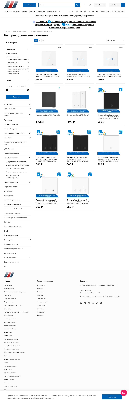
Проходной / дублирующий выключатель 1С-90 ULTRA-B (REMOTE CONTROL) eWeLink (108, 117)
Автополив (8, 120)
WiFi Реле (7, 138)
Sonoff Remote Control (12, 204)
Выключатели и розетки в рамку (13, 114)
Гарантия (32, 12)
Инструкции (41, 312)
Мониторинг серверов (83, 24)
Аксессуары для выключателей (13, 63)
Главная (7, 31)
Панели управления (11, 153)
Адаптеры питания (11, 244)
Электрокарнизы (10, 258)
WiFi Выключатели (20, 31)
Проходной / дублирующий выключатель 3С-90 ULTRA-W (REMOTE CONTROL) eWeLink (78, 202)
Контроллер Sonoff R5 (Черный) (48, 115)
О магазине (8, 12)
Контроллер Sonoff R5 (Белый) (78, 115)
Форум (57, 24)
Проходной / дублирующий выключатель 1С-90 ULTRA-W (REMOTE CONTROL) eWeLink (108, 159)
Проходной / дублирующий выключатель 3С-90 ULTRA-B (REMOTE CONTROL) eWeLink (46, 159)
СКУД (6, 231)
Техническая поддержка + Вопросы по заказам (73, 21)
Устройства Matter (10, 187)
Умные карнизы (10, 253)
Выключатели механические (17, 69)
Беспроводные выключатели (17, 60)
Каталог (31, 5)
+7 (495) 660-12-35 (88, 285)
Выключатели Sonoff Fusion (14, 133)
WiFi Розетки (9, 149)
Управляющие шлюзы (12, 200)
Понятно (112, 397)
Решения (40, 315)
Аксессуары (8, 240)
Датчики (7, 222)
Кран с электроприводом (13, 249)
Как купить (40, 309)
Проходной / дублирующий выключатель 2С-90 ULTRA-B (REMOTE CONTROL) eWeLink (77, 159)
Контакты (16, 12)
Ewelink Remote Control (13, 209)
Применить (17, 97)
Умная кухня (8, 195)
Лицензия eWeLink (11, 124)
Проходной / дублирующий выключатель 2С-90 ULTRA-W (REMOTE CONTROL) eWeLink (47, 202)
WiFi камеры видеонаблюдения (15, 218)
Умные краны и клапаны (13, 227)
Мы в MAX (41, 21)
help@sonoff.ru (88, 16)
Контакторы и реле (11, 235)
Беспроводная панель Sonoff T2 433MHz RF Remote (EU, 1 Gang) (47, 75)
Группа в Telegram (43, 24)
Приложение (40, 12)
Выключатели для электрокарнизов (13, 72)
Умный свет (8, 191)
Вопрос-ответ (41, 305)
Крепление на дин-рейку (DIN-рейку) (15, 143)
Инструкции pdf (52, 12)
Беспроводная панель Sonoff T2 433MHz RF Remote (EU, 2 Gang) (78, 75)
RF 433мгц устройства (12, 213)
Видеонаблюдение (11, 129)
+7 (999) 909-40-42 (118, 12)
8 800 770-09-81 (86, 290)
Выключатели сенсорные (16, 66)
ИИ (5, 266)
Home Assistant (10, 109)
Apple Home (8, 104)
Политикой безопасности (44, 398)
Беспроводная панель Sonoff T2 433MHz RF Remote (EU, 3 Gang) (109, 75)
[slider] (7, 89)
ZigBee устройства (11, 182)
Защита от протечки (11, 262)
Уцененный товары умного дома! (64, 27)
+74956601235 (104, 12)
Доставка (24, 12)
